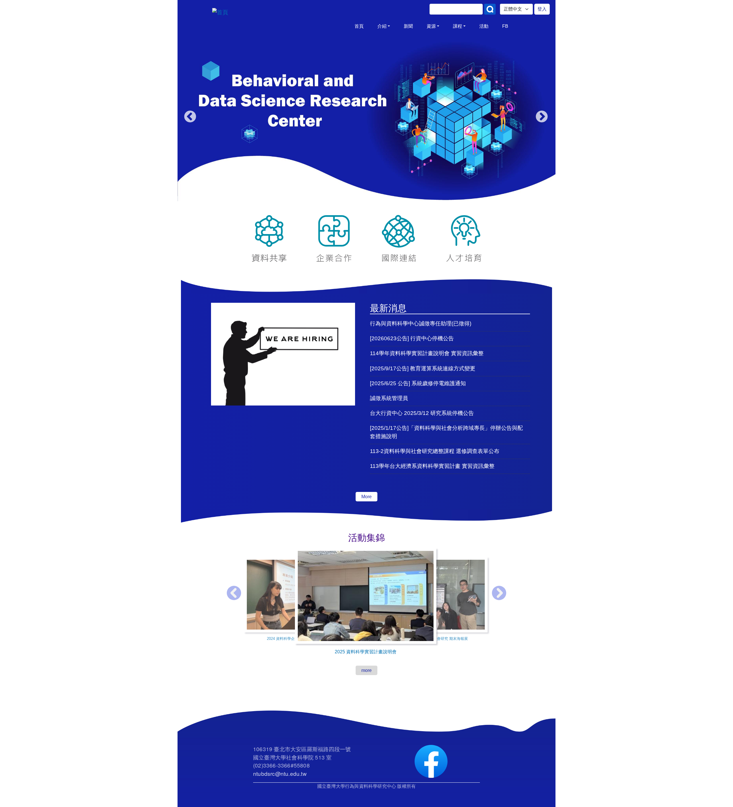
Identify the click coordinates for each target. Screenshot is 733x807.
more (366, 670)
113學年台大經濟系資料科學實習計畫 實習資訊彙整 (432, 466)
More (366, 496)
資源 (431, 26)
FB (505, 26)
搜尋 (490, 9)
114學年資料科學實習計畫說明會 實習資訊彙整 (427, 353)
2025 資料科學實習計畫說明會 (366, 651)
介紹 (382, 26)
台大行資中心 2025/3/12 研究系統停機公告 (422, 413)
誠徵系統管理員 (389, 398)
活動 (483, 26)
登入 (542, 9)
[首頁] (263, 12)
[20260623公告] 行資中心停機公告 (412, 338)
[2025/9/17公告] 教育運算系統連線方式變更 (422, 368)
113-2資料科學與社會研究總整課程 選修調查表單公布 (434, 451)
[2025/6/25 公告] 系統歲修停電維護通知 (418, 383)
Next (541, 116)
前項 (189, 116)
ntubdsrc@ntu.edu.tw (280, 773)
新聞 (408, 26)
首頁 (359, 26)
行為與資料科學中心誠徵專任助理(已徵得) (420, 324)
